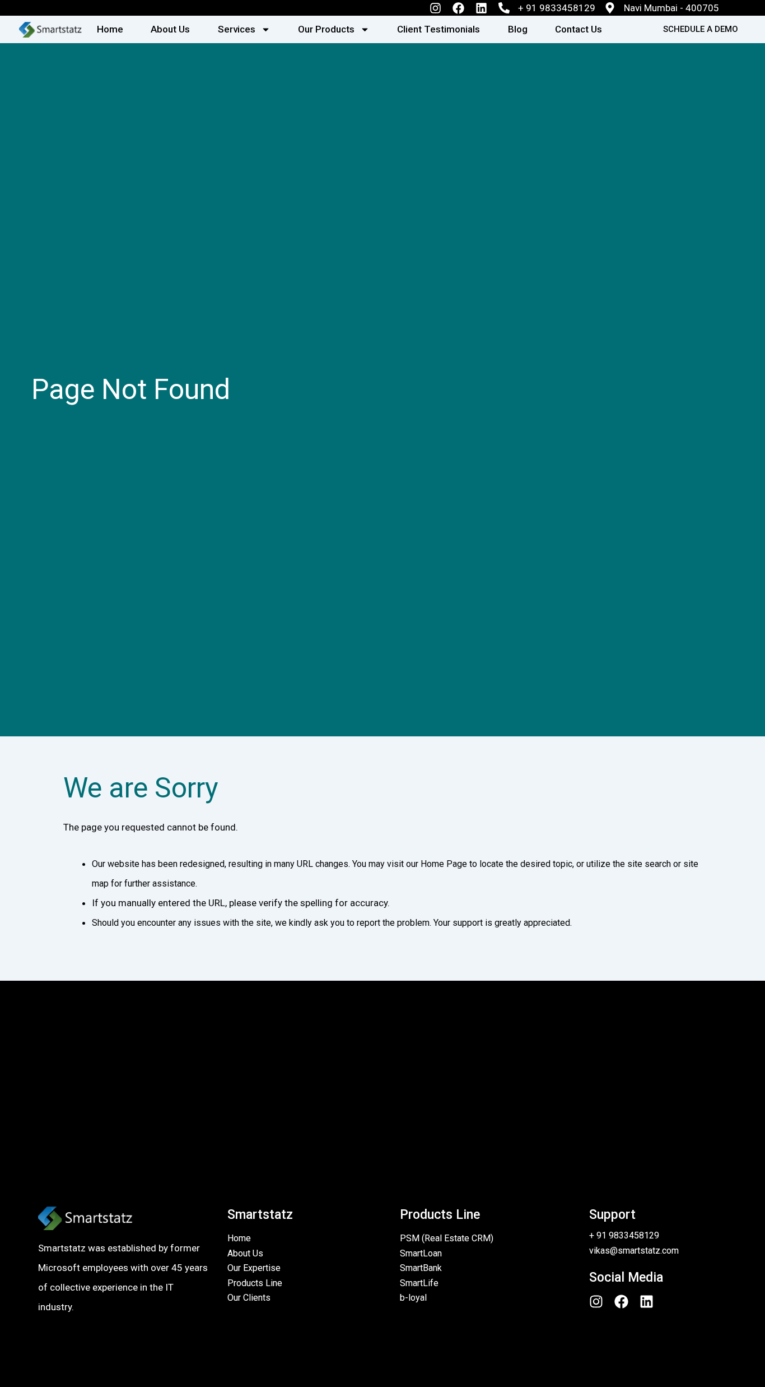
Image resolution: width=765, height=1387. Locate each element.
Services (236, 29)
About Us (170, 29)
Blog (518, 29)
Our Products (326, 29)
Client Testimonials (438, 29)
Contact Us (578, 29)
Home (110, 29)
